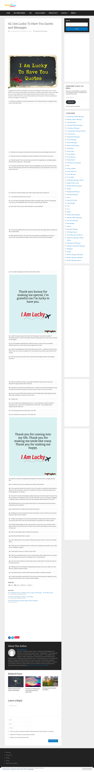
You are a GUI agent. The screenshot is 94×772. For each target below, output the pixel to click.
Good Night (70, 177)
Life (30, 13)
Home (8, 13)
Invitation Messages (72, 194)
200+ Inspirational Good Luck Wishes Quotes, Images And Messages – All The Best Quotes (30, 592)
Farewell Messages (72, 142)
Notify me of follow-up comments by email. (22, 734)
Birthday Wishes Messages (74, 119)
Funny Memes (71, 154)
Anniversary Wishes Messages (75, 116)
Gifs (68, 165)
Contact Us (9, 755)
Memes (73, 13)
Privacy (8, 758)
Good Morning (71, 174)
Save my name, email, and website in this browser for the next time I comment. (32, 731)
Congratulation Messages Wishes (76, 131)
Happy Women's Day (73, 183)
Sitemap (8, 752)
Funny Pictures (71, 157)
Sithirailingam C (22, 649)
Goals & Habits (40, 13)
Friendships (70, 148)
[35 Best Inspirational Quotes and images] (16, 681)
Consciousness (71, 134)
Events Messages (71, 139)
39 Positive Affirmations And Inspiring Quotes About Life (32, 690)
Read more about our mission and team (38, 665)
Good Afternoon (71, 171)
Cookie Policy (31, 769)
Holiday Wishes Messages (74, 186)
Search (68, 20)
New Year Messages (72, 220)
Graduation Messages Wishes (75, 180)
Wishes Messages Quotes (74, 260)
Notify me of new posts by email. (19, 737)
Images (69, 189)
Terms (7, 760)
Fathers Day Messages (73, 145)
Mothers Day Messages (73, 215)
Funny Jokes (70, 151)
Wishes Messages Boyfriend (75, 254)
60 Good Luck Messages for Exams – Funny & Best (20, 596)
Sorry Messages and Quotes (75, 235)
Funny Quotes (71, 160)
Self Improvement (19, 13)
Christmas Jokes (71, 122)
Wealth (69, 252)
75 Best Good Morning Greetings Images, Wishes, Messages (23, 600)
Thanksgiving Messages (74, 243)
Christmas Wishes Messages (75, 125)
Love (68, 209)
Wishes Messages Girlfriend (75, 257)
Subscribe (71, 102)
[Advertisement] (33, 43)
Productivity (53, 13)
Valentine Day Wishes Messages (76, 246)
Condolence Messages (73, 128)
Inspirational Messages (41, 31)
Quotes (63, 13)
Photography (70, 223)
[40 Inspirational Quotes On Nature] (50, 681)
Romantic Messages (72, 229)
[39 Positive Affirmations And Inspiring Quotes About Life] (33, 681)
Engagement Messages (73, 137)
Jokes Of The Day (72, 200)
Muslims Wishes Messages (74, 217)
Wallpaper (70, 249)
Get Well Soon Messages (74, 163)
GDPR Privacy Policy (11, 763)
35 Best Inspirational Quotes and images (14, 689)
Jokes (68, 197)
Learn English (71, 203)
